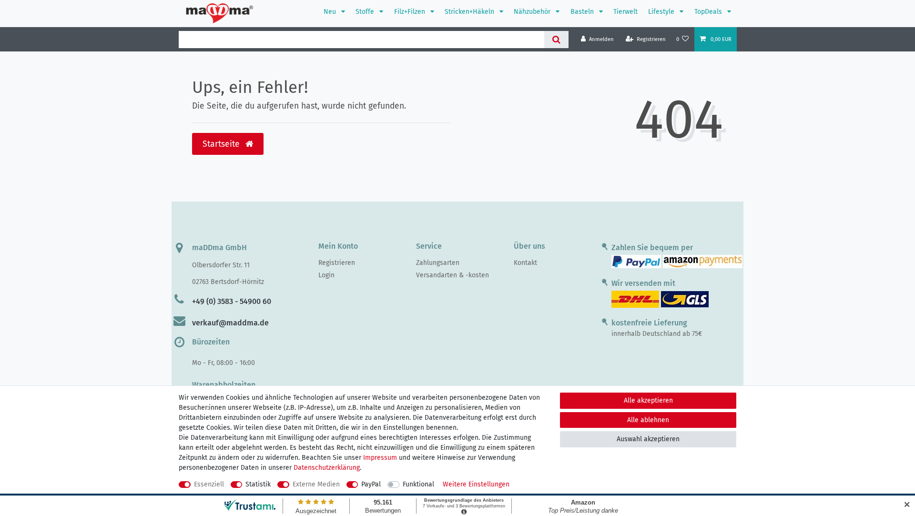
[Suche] (556, 39)
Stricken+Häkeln (470, 12)
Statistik (258, 484)
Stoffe (366, 12)
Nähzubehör (533, 12)
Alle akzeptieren (648, 400)
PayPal (371, 484)
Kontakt (525, 263)
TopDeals (709, 12)
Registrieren (336, 263)
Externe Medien (316, 484)
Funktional (418, 484)
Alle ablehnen (648, 420)
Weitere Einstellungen (476, 484)
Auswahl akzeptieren (648, 439)
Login (326, 275)
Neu (331, 12)
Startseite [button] (222, 144)
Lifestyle (662, 12)
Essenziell (209, 484)
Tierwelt (625, 12)
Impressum (380, 458)
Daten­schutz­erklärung (327, 468)
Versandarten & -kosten (452, 275)
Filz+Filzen (410, 12)
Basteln (583, 12)
